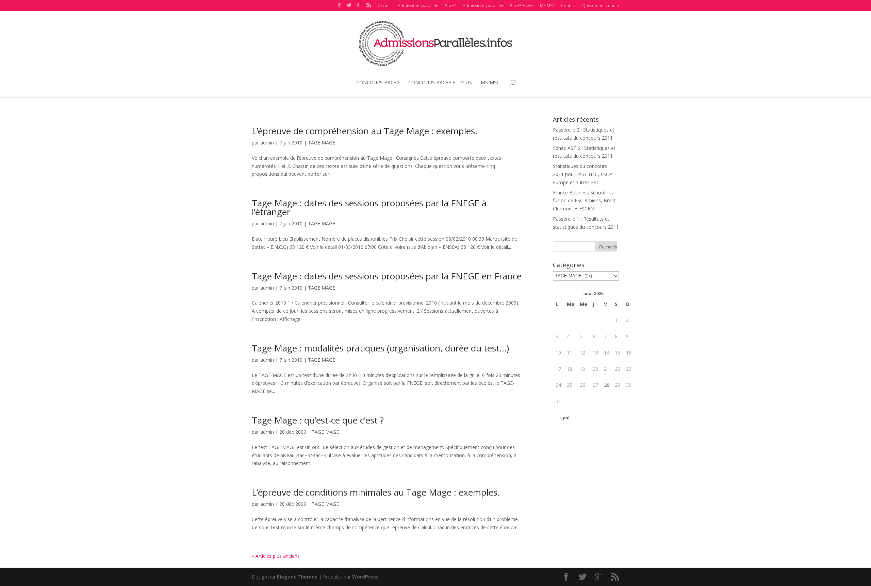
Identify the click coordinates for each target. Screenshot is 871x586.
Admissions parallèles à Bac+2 (427, 5)
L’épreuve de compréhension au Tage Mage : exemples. (364, 131)
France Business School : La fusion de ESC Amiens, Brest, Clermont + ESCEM (585, 200)
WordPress (365, 576)
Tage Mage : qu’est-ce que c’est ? (318, 420)
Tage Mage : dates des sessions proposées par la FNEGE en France (387, 276)
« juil (564, 417)
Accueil (385, 5)
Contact (568, 5)
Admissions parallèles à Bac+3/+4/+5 (498, 5)
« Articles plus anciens (276, 556)
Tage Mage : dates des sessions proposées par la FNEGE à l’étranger (369, 207)
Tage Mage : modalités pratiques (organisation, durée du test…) (380, 348)
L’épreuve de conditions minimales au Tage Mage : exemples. (376, 492)
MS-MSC (547, 5)
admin (267, 142)
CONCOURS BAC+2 (377, 82)
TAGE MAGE (321, 142)
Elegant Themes (297, 576)
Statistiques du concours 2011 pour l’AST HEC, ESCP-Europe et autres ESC (583, 174)
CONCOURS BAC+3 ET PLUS (440, 82)
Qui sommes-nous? (600, 5)
